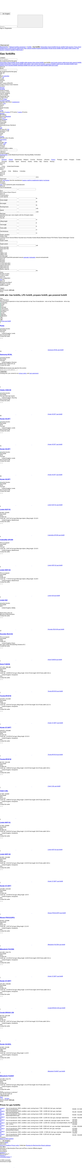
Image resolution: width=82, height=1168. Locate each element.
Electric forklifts (60, 47)
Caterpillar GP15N (6, 539)
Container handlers (9, 50)
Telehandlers (44, 47)
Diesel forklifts (52, 47)
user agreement (33, 373)
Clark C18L (4, 791)
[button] (41, 36)
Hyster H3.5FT (5, 419)
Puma (2, 325)
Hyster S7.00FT (5, 727)
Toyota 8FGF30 (5, 696)
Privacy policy (15, 1145)
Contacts (10, 1138)
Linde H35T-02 (5, 570)
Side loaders (64, 48)
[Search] (30, 21)
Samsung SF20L (6, 354)
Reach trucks (8, 48)
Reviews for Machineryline (33, 1145)
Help (6, 1138)
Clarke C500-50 (5, 390)
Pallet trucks (19, 50)
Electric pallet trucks (17, 48)
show (2, 288)
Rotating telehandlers (42, 48)
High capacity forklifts (30, 48)
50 (5, 1098)
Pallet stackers (69, 47)
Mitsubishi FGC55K (7, 949)
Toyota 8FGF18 (5, 759)
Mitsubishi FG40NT (7, 1076)
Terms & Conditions (5, 1145)
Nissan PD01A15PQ (7, 917)
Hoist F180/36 (5, 664)
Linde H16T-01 (5, 509)
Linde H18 (3, 600)
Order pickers (72, 48)
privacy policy (23, 373)
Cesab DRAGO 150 (7, 1012)
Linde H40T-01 (5, 822)
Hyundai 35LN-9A (6, 634)
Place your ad (4, 1095)
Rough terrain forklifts (55, 48)
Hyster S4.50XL (5, 1044)
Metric (6, 1142)
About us (2, 1138)
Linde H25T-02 (5, 854)
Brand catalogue (46, 1145)
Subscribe (3, 371)
